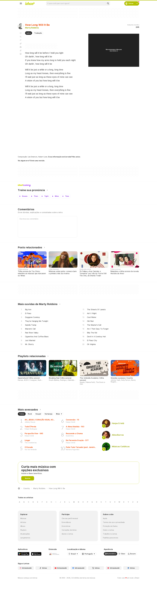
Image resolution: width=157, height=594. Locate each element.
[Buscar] (108, 3)
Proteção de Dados (110, 526)
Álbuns (22, 526)
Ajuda (105, 518)
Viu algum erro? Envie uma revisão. (31, 161)
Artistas (23, 522)
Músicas (23, 518)
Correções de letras (69, 530)
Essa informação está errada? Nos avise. (64, 157)
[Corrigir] (21, 50)
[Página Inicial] (19, 488)
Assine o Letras (67, 534)
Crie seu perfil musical (70, 518)
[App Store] (36, 553)
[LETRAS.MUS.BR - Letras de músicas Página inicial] (30, 3)
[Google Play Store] (23, 553)
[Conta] (137, 3)
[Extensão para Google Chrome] (54, 553)
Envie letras (66, 526)
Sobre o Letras (108, 530)
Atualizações (25, 534)
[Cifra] (21, 43)
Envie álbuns (66, 522)
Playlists (23, 530)
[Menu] (21, 3)
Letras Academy (78, 185)
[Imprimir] (21, 47)
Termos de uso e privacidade (114, 522)
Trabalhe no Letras (110, 534)
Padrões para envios (110, 538)
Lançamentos (25, 538)
